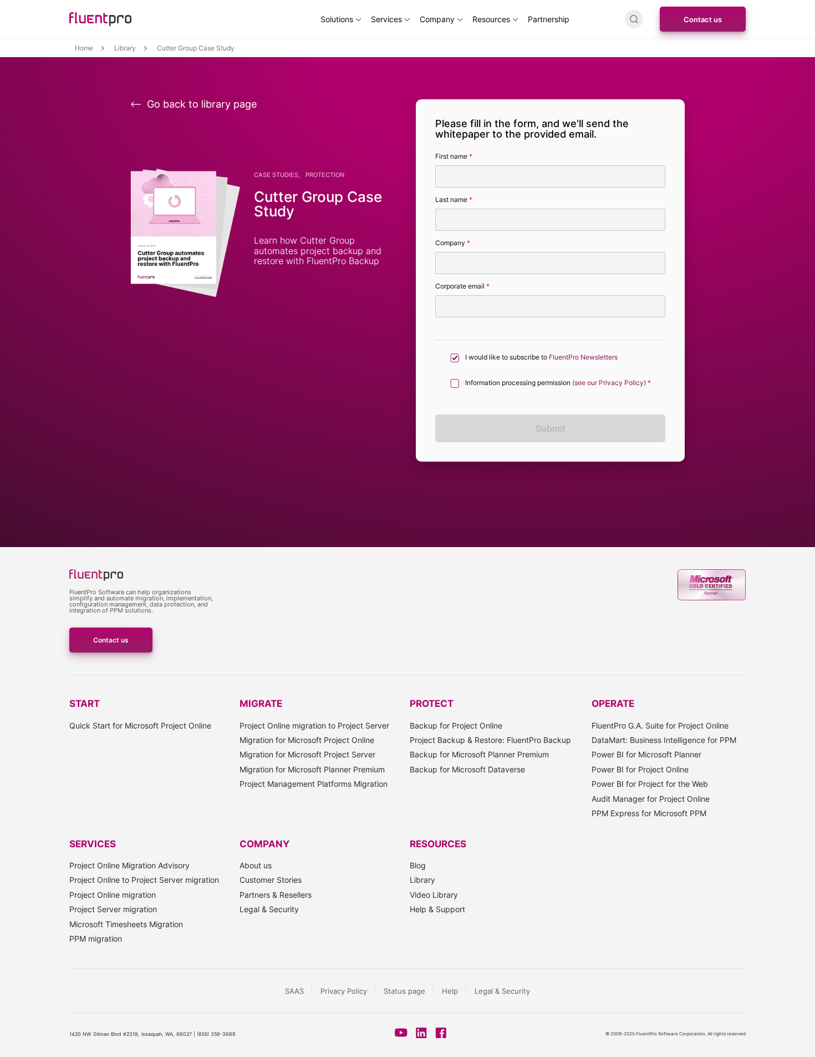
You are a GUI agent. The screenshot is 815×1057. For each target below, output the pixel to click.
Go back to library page (202, 104)
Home (84, 48)
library (125, 48)
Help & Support (437, 909)
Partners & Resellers (276, 894)
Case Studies (276, 175)
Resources (491, 19)
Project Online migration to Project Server (314, 725)
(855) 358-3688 (216, 1034)
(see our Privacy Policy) (609, 383)
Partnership (548, 19)
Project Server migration (113, 909)
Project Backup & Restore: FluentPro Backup (490, 740)
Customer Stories (271, 879)
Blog (418, 865)
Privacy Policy (343, 991)
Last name (453, 200)
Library (422, 879)
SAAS (294, 991)
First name (453, 156)
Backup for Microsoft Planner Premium (479, 754)
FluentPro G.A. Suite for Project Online (660, 725)
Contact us (703, 19)
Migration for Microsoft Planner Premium (312, 769)
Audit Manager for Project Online (651, 798)
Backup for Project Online (456, 725)
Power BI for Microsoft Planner (646, 754)
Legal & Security (269, 909)
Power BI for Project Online (640, 769)
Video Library (434, 894)
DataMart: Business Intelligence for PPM (664, 740)
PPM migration (95, 938)
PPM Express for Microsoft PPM (649, 813)
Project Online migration (112, 894)
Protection (324, 175)
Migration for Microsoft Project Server (307, 754)
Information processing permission (558, 383)
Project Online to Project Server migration (144, 879)
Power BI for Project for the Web (650, 783)
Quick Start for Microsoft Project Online (140, 725)
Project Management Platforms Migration (314, 783)
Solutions (336, 19)
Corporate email (462, 286)
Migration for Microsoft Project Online (307, 740)
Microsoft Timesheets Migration (126, 924)
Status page (404, 991)
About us (256, 865)
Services (386, 19)
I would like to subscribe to (541, 357)
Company (437, 19)
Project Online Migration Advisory (129, 865)
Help (450, 991)
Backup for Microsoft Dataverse (467, 769)
